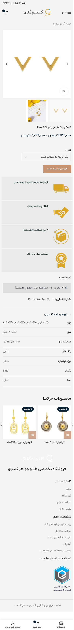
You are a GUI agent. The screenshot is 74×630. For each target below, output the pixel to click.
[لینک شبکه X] (48, 299)
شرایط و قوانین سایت (59, 537)
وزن (69, 150)
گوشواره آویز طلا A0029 (19, 442)
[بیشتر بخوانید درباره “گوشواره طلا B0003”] (67, 435)
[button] (67, 64)
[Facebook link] (53, 299)
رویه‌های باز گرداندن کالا (58, 524)
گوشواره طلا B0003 (55, 442)
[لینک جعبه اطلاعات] (37, 188)
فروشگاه (66, 496)
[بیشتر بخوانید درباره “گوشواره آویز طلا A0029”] (32, 435)
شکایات (67, 544)
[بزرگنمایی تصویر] (64, 91)
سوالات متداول (63, 531)
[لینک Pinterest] (43, 299)
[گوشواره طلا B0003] (54, 422)
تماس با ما (65, 509)
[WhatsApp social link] (34, 299)
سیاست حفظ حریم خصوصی (55, 551)
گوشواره (57, 24)
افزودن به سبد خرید (57, 168)
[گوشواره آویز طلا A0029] (19, 422)
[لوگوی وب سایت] (37, 12)
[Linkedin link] (38, 299)
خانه (68, 24)
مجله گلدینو (64, 502)
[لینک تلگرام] (29, 299)
